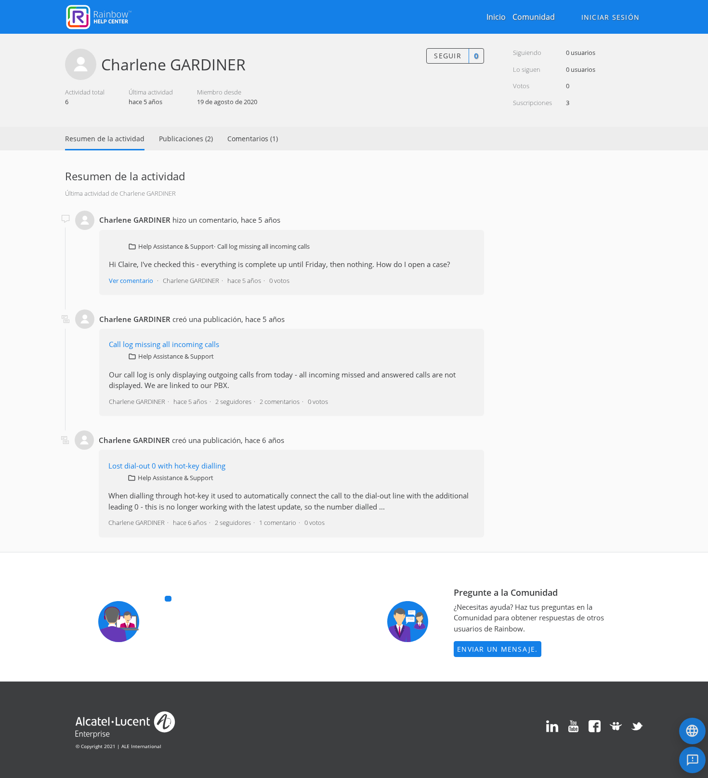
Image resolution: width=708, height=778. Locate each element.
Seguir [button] (447, 55)
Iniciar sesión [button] (610, 17)
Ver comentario (131, 280)
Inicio (496, 17)
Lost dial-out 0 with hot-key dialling (166, 465)
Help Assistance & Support (176, 246)
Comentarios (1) (252, 138)
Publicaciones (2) (186, 138)
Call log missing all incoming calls (263, 246)
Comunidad (533, 17)
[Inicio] (98, 16)
